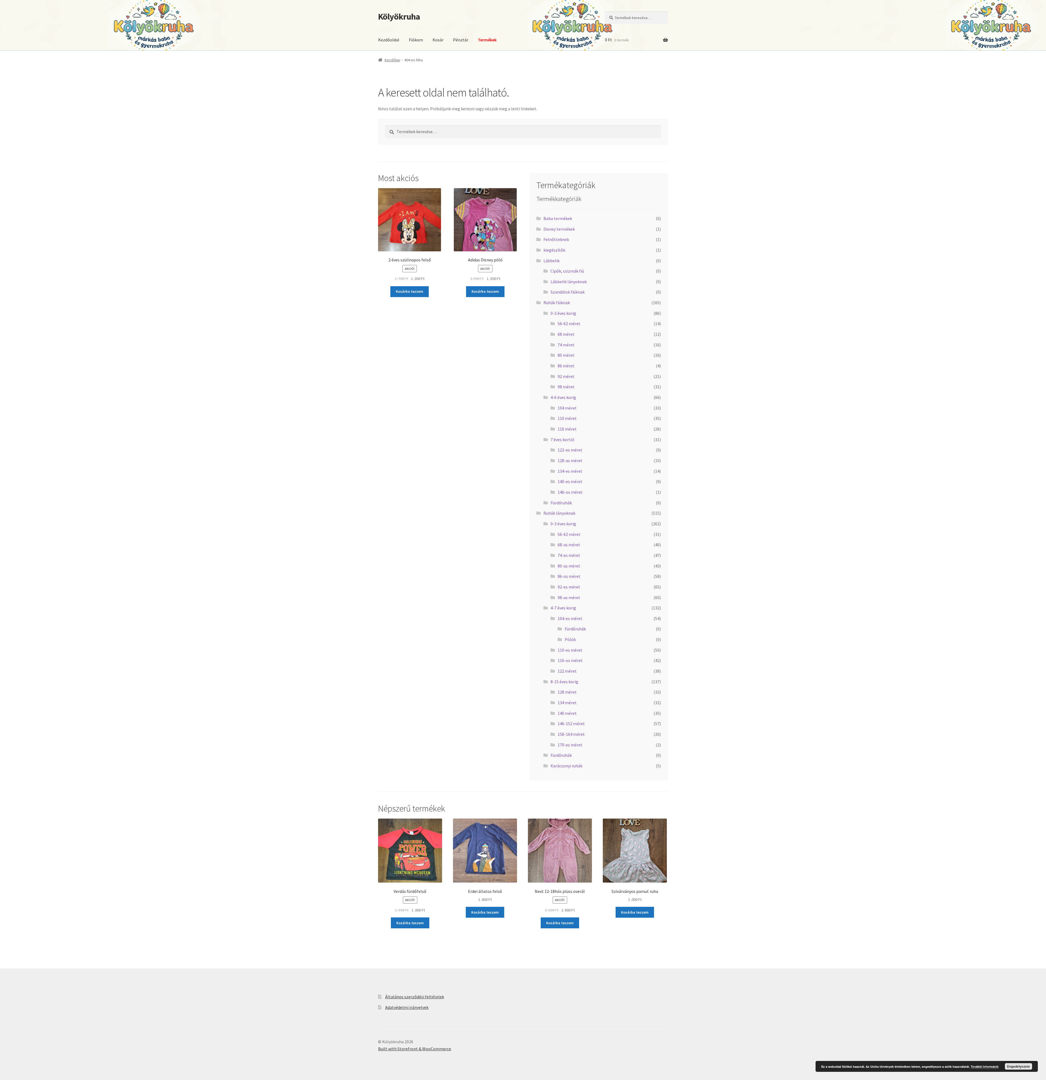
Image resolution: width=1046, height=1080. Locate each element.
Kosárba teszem (409, 291)
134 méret (567, 702)
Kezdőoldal (388, 39)
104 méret (567, 408)
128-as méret (570, 460)
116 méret (567, 429)
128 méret (567, 692)
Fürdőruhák (561, 502)
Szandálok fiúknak (568, 292)
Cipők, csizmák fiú (567, 271)
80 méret (566, 355)
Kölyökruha (399, 16)
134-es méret (570, 471)
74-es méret (569, 555)
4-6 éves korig (563, 397)
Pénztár (460, 39)
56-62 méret (569, 323)
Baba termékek (557, 218)
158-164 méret (571, 734)
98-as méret (569, 597)
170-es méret (570, 745)
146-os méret (570, 492)
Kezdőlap (392, 59)
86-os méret (569, 576)
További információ (985, 1066)
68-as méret (569, 544)
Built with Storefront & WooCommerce (414, 1048)
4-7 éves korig (563, 608)
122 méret (567, 671)
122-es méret (570, 450)
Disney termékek (559, 229)
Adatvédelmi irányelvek (406, 1007)
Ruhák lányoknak (559, 513)
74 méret (566, 344)
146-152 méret (571, 723)
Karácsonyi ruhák (566, 765)
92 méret (566, 376)
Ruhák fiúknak (556, 302)
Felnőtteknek (556, 239)
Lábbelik (551, 260)
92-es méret (569, 587)
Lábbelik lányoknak (569, 281)
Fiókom (416, 39)
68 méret (566, 334)
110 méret (567, 418)
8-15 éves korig (564, 681)
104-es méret (570, 618)
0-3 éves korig (563, 313)
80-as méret (569, 566)
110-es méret (570, 650)
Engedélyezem (1018, 1066)
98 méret (566, 386)
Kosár (438, 39)
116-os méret (570, 660)
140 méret (567, 713)
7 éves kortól (562, 439)
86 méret (566, 365)
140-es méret (570, 481)
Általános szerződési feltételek (414, 996)
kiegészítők (554, 250)
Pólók (570, 639)
